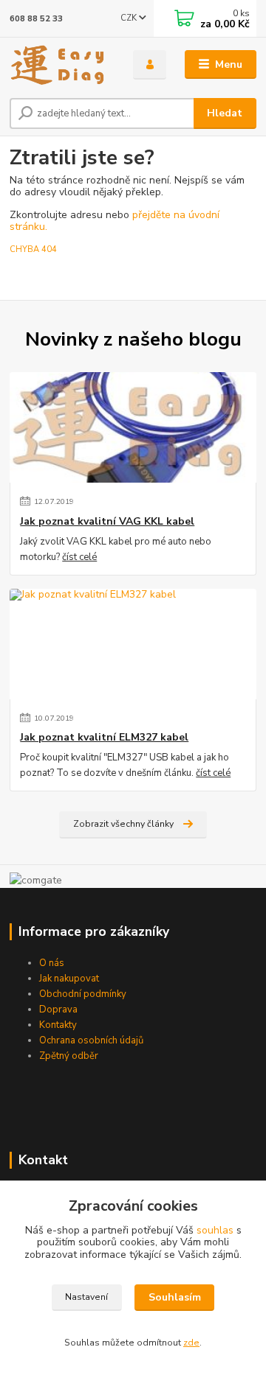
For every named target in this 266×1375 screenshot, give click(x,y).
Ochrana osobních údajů (91, 1040)
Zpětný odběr (68, 1056)
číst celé (79, 557)
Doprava (58, 1009)
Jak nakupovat (69, 978)
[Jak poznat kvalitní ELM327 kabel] (133, 644)
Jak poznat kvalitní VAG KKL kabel (107, 522)
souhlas (215, 1230)
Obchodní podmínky (82, 994)
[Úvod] (61, 64)
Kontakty (58, 1025)
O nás (51, 963)
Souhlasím (175, 1297)
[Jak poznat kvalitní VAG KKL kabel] (133, 427)
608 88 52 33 (36, 18)
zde (191, 1342)
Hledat (224, 113)
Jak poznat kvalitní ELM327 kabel (104, 738)
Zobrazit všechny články (123, 824)
